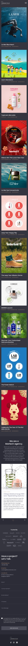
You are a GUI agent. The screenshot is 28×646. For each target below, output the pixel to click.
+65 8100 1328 (4, 565)
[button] (13, 520)
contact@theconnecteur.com (8, 570)
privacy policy (22, 618)
